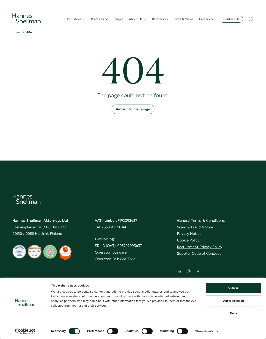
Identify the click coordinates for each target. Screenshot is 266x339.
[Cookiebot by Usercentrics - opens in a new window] (25, 331)
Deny (233, 313)
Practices (97, 19)
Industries (74, 19)
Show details (204, 331)
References (160, 19)
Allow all (233, 287)
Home (16, 32)
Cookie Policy (188, 240)
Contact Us (231, 19)
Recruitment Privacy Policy (199, 247)
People (118, 19)
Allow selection (233, 300)
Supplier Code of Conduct (199, 253)
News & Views (183, 19)
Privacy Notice (189, 233)
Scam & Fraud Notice (195, 227)
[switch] (112, 330)
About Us (135, 19)
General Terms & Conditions (201, 220)
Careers (204, 19)
